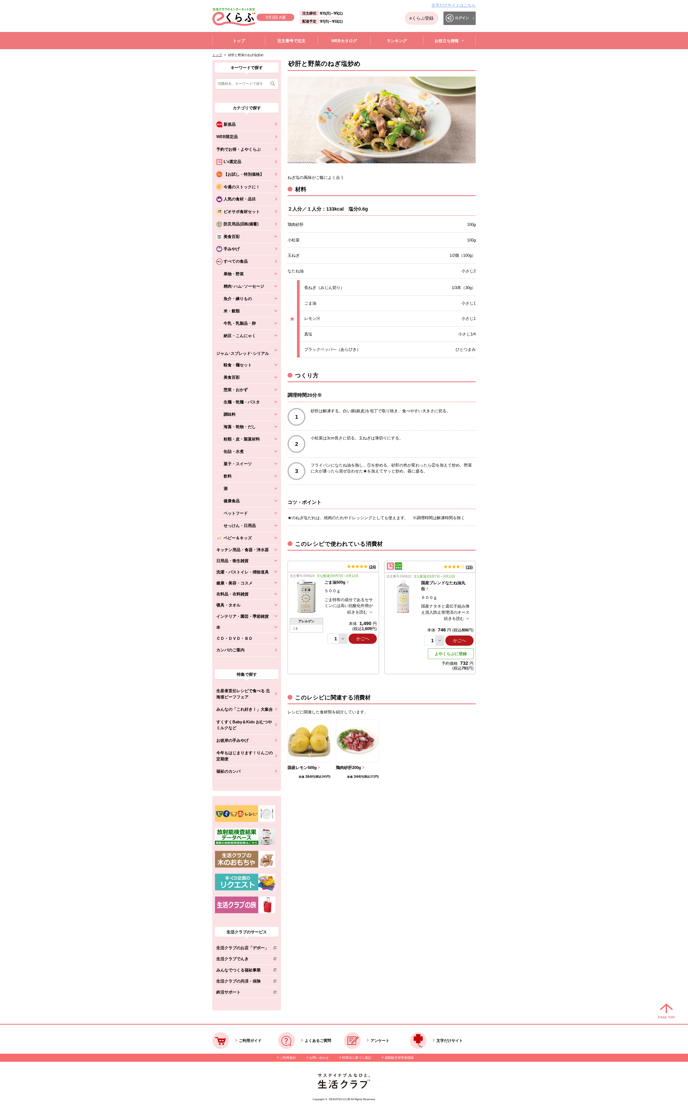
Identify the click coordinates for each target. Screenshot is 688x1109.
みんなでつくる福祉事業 (242, 971)
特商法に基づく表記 (356, 1058)
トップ (217, 55)
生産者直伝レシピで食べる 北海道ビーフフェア (243, 693)
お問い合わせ (319, 1058)
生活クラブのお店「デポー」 (242, 948)
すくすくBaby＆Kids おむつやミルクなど (244, 725)
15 (469, 567)
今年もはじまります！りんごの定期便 (244, 755)
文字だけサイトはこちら (453, 5)
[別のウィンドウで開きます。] (245, 843)
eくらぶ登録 (421, 18)
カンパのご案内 (230, 650)
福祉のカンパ (228, 771)
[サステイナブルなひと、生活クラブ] (344, 1087)
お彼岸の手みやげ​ (232, 740)
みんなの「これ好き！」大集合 (244, 709)
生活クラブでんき (242, 959)
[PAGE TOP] (666, 1011)
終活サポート (242, 993)
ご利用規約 (288, 1058)
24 (372, 567)
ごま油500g (334, 582)
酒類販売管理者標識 (399, 1058)
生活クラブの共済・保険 (242, 982)
